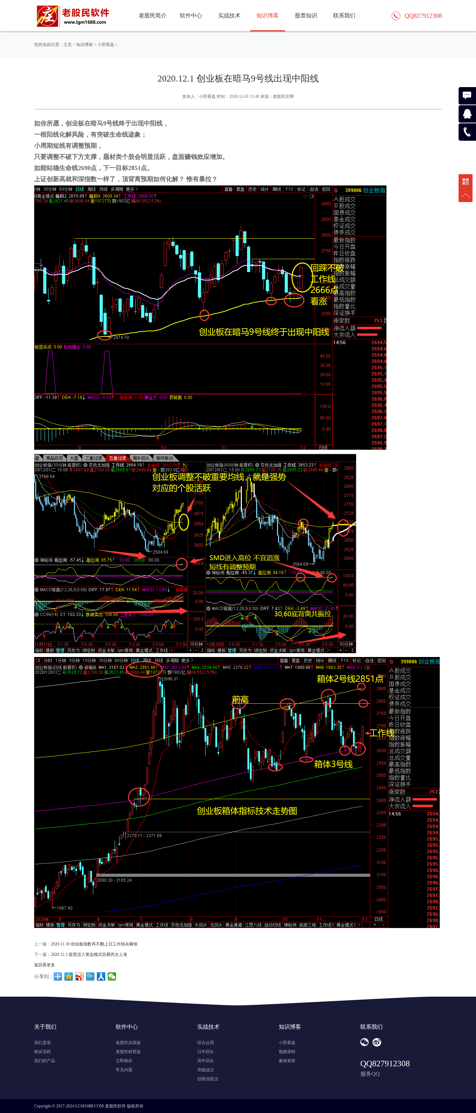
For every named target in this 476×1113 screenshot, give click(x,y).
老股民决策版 (128, 1042)
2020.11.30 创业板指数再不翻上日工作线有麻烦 (94, 944)
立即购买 (124, 1060)
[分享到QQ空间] (68, 976)
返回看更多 (44, 965)
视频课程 (287, 1051)
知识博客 (84, 44)
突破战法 (205, 1069)
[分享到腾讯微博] (90, 976)
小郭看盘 (106, 44)
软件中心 (191, 15)
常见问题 (124, 1069)
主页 (67, 44)
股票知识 (306, 15)
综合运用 (205, 1042)
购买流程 (42, 1051)
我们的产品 (44, 1060)
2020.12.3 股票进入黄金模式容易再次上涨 (89, 954)
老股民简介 (153, 15)
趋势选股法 (207, 1078)
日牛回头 (205, 1051)
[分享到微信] (112, 976)
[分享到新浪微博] (79, 976)
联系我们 (344, 15)
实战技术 (229, 15)
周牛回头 (205, 1060)
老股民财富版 (128, 1051)
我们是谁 (42, 1042)
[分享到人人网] (101, 976)
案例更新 (287, 1060)
